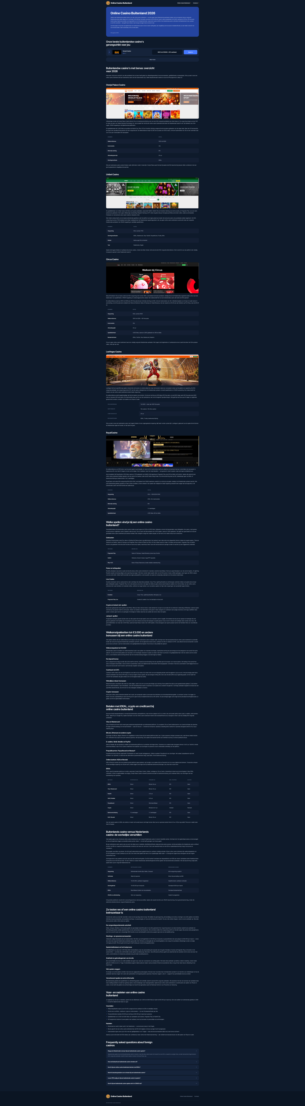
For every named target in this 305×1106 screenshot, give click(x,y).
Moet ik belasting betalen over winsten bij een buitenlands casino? (126, 1072)
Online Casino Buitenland (183, 3)
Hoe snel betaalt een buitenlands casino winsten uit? (122, 1061)
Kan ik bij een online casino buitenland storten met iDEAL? (124, 1067)
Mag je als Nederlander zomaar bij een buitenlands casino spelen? (126, 1051)
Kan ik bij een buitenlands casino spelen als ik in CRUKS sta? (125, 1083)
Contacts (195, 3)
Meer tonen (152, 59)
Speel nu (190, 52)
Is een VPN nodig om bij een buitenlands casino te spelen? (124, 1078)
